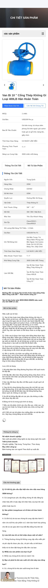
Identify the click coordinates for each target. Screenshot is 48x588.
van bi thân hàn (31, 578)
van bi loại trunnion (15, 578)
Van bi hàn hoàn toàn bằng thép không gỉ (20, 581)
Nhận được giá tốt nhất (13, 106)
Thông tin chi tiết (13, 166)
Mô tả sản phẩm (35, 166)
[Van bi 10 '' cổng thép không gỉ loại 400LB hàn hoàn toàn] (22, 60)
